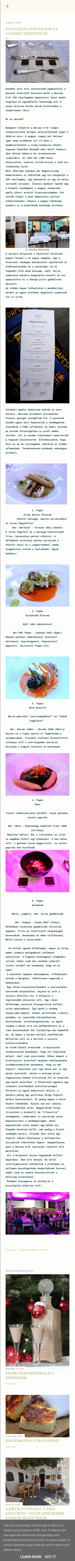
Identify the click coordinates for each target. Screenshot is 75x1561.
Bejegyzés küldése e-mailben (33, 1250)
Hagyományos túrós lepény (32, 1440)
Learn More (31, 1557)
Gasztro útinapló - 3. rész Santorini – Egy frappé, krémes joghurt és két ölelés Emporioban (35, 1516)
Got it (50, 1557)
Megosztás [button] (11, 1250)
